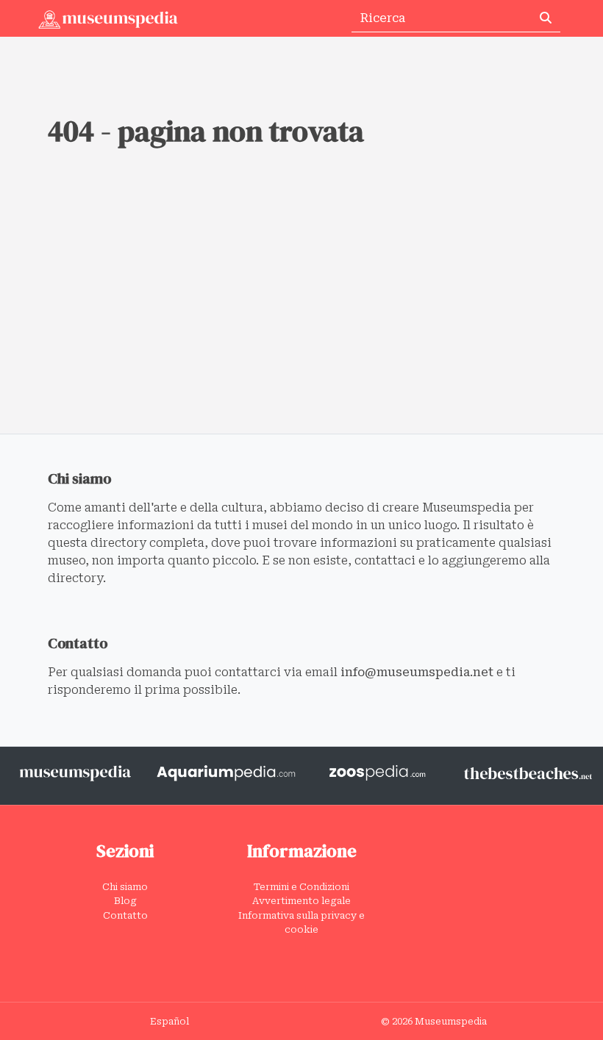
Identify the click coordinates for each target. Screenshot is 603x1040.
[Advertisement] (301, 323)
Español (169, 1021)
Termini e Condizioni (301, 886)
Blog (125, 900)
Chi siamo (125, 886)
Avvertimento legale (301, 900)
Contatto (125, 915)
